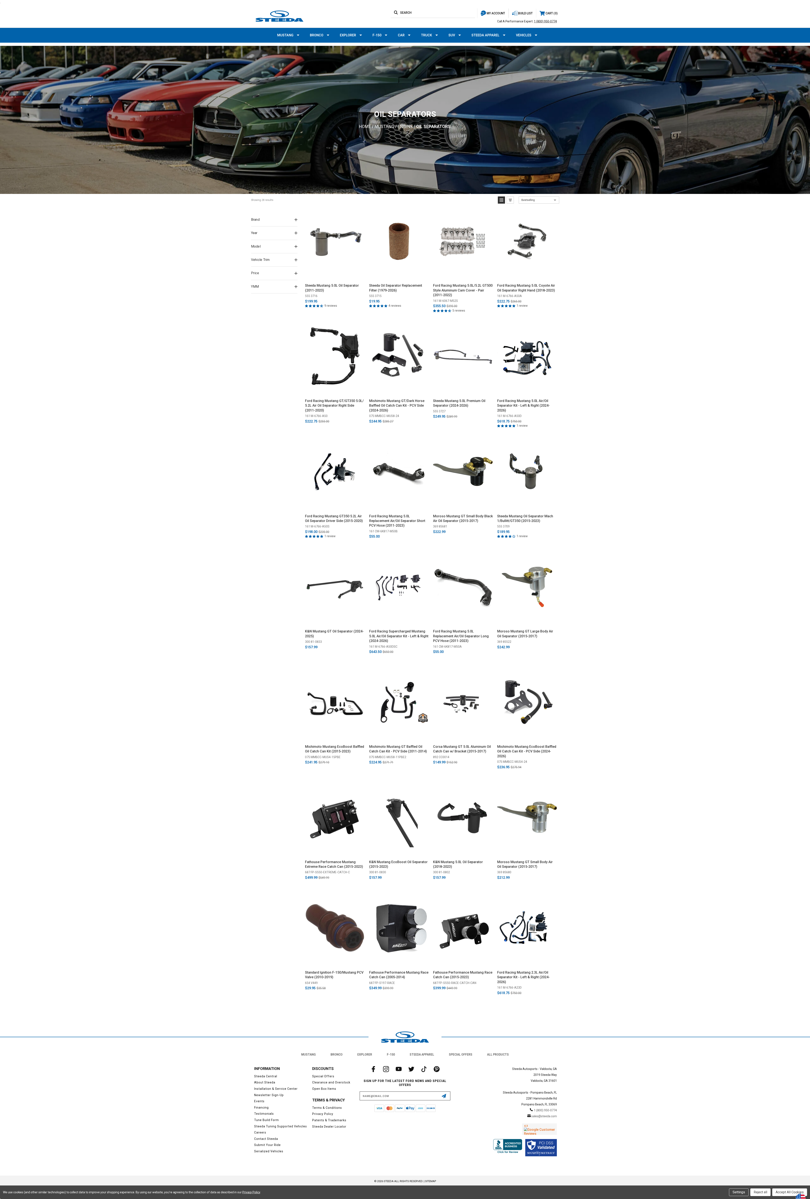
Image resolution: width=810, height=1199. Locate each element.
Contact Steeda (266, 1138)
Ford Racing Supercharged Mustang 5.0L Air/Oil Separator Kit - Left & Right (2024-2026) (398, 636)
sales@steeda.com (544, 1116)
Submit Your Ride (267, 1145)
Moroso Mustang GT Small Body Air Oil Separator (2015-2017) (525, 864)
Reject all (760, 1192)
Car (401, 35)
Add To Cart (335, 275)
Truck (426, 35)
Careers (260, 1132)
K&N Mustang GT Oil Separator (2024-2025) (334, 633)
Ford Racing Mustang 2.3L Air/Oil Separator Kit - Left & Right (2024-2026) (523, 977)
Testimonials (264, 1113)
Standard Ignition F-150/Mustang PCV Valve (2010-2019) (334, 974)
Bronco (316, 35)
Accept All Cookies (790, 1192)
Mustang (285, 35)
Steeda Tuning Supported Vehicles (280, 1126)
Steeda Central (265, 1076)
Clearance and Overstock (331, 1082)
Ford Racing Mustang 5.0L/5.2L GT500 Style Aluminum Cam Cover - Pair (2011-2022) (463, 290)
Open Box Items (324, 1088)
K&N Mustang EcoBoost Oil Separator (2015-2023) (398, 864)
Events (259, 1101)
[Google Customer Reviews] (539, 1129)
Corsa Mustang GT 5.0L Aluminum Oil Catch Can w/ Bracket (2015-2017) (462, 749)
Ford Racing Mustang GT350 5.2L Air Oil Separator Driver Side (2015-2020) (334, 518)
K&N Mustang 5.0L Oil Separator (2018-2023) (458, 864)
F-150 (377, 35)
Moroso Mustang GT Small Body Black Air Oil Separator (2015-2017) (463, 518)
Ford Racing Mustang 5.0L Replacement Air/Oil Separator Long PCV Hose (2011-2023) (461, 636)
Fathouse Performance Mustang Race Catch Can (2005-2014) (398, 974)
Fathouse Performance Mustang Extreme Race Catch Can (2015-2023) (334, 864)
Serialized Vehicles (268, 1151)
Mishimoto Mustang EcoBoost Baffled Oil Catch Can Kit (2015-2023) (334, 749)
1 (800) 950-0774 (545, 21)
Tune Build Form (266, 1120)
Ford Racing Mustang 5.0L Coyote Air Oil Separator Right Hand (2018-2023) (526, 287)
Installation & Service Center (276, 1088)
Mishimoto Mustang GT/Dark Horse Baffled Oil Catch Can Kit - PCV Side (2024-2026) (396, 405)
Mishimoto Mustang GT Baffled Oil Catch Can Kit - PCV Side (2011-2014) (398, 749)
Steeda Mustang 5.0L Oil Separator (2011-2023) (332, 287)
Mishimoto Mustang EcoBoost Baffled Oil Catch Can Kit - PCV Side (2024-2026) (526, 751)
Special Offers (460, 1054)
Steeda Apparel (485, 35)
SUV (451, 35)
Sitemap (430, 1181)
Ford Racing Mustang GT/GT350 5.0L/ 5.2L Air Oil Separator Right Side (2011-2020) (334, 405)
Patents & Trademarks (329, 1120)
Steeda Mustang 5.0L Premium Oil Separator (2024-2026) (459, 403)
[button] (501, 200)
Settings (739, 1192)
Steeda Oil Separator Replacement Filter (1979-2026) (395, 287)
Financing (261, 1107)
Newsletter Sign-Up (269, 1095)
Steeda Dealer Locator (329, 1126)
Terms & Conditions (327, 1107)
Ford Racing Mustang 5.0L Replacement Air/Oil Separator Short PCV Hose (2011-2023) (397, 521)
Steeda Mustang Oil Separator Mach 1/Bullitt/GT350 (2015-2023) (525, 518)
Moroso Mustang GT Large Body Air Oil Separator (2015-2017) (525, 633)
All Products (498, 1054)
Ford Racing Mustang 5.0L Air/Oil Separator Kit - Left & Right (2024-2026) (523, 405)
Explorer (348, 35)
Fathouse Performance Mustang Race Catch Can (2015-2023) (462, 974)
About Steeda (264, 1082)
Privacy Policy (322, 1114)
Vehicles (523, 35)
